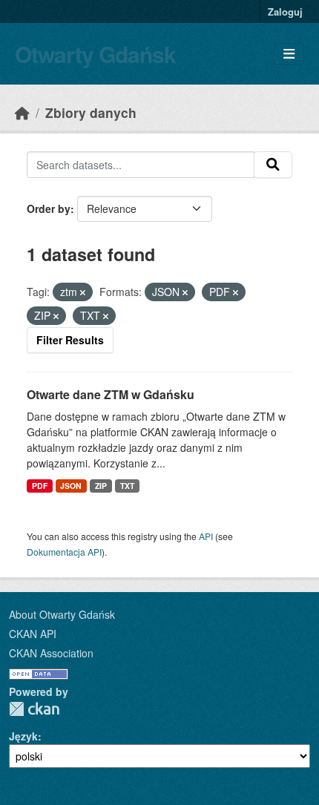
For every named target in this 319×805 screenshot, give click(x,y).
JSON (71, 485)
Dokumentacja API (64, 551)
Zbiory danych (91, 112)
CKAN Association (51, 652)
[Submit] (273, 164)
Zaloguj (285, 11)
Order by (48, 208)
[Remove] (82, 292)
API (206, 536)
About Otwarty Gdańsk (62, 614)
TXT (127, 485)
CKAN (34, 709)
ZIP (101, 485)
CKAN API (32, 633)
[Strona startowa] (22, 112)
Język (23, 736)
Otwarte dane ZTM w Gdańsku (110, 394)
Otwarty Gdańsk (95, 54)
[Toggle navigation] (289, 54)
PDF (39, 485)
